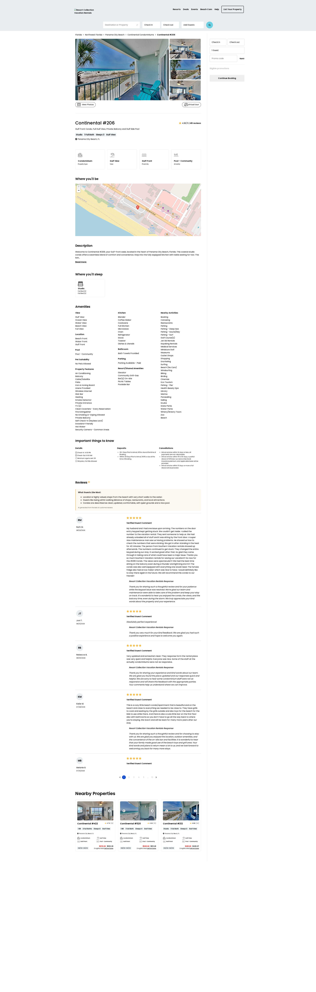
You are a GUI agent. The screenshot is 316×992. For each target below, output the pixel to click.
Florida (78, 34)
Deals (186, 9)
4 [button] (138, 777)
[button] (209, 25)
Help (217, 9)
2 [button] (128, 777)
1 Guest (215, 50)
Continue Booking (227, 78)
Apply (242, 58)
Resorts (177, 9)
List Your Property (233, 9)
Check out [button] (168, 24)
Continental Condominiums (141, 34)
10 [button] (152, 777)
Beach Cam (206, 9)
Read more (80, 262)
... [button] (147, 777)
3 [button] (133, 777)
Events (194, 9)
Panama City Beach (114, 34)
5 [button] (143, 777)
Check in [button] (148, 24)
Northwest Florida (93, 34)
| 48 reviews (195, 123)
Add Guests (189, 24)
